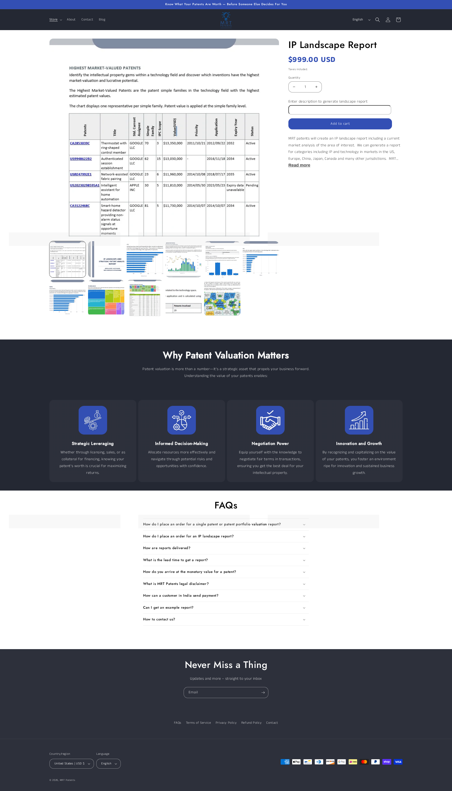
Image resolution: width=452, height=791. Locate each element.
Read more (299, 165)
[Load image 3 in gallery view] (145, 259)
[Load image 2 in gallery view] (106, 259)
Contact (272, 722)
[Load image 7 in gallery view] (67, 298)
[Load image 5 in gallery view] (222, 259)
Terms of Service (198, 722)
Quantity (294, 77)
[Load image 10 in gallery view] (183, 298)
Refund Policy (251, 722)
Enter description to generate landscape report (328, 101)
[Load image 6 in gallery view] (261, 259)
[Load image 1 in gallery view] (67, 259)
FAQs (177, 722)
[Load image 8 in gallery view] (106, 298)
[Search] (377, 20)
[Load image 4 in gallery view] (183, 259)
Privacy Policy (226, 722)
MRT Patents (67, 780)
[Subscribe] (263, 692)
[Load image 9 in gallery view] (145, 298)
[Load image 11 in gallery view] (222, 298)
